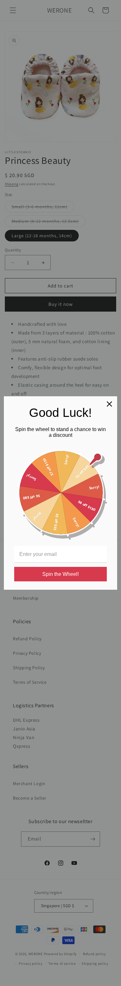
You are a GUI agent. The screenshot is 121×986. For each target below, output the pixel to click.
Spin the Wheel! (60, 574)
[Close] (109, 404)
